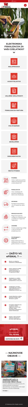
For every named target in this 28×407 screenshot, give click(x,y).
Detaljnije (5, 390)
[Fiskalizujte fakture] (14, 105)
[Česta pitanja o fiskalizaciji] (14, 165)
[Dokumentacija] (14, 151)
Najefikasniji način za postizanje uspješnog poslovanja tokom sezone (12, 380)
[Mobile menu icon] (25, 5)
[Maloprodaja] (14, 61)
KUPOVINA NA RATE (12, 339)
